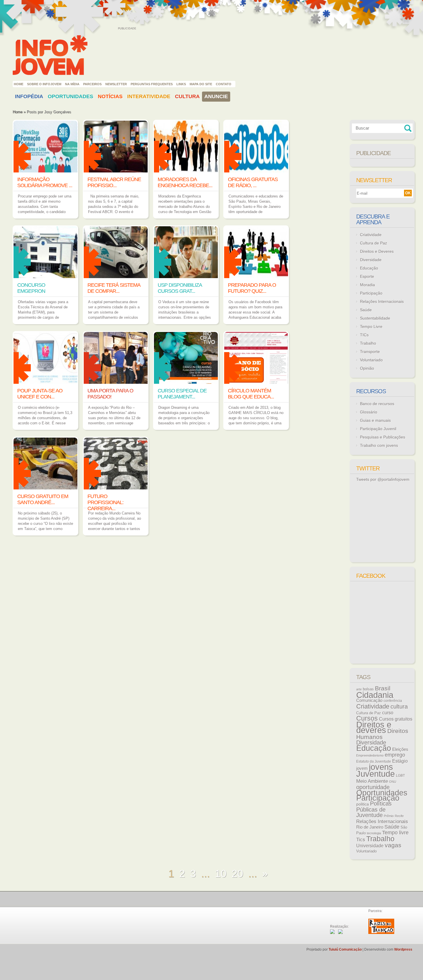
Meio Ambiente (372, 781)
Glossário (368, 412)
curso (387, 712)
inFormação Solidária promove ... (44, 182)
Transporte (370, 351)
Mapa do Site (201, 84)
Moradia (367, 284)
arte (359, 689)
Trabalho (368, 343)
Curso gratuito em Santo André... (42, 499)
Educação (369, 268)
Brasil (382, 688)
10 (220, 874)
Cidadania (374, 695)
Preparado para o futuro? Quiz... (252, 288)
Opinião (367, 368)
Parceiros (92, 84)
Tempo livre (395, 832)
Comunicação (369, 700)
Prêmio (389, 816)
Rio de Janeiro (369, 827)
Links (181, 84)
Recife (399, 816)
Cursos (367, 718)
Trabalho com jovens (379, 445)
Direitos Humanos (382, 734)
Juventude (375, 773)
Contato (223, 84)
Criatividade (371, 234)
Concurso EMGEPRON (31, 288)
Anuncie (216, 96)
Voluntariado (371, 360)
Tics (360, 839)
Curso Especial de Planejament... (182, 394)
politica (362, 804)
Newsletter (116, 84)
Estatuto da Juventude (373, 761)
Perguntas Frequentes (152, 84)
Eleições (400, 749)
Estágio (400, 761)
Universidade (370, 845)
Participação (371, 293)
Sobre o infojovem (44, 84)
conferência (393, 701)
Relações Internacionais (382, 301)
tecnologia (374, 833)
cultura (399, 706)
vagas (393, 845)
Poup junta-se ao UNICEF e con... (39, 394)
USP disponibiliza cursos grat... (180, 288)
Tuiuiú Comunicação (345, 949)
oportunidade (373, 787)
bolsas (368, 689)
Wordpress (403, 949)
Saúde (366, 309)
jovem (362, 768)
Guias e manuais (375, 420)
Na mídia (72, 84)
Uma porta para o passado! (110, 394)
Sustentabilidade (375, 318)
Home (18, 84)
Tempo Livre (371, 326)
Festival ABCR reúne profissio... (114, 182)
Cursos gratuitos (395, 718)
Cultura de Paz (373, 243)
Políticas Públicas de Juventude (374, 809)
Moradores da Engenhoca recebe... (185, 182)
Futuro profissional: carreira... (105, 502)
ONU (392, 781)
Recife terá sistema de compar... (113, 288)
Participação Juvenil (378, 428)
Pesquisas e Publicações (382, 437)
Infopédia (29, 96)
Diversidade (371, 259)
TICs (364, 335)
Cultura (187, 96)
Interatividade (148, 96)
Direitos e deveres (373, 727)
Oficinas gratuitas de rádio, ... (253, 182)
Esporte (367, 276)
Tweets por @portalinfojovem (382, 479)
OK (408, 193)
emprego (395, 755)
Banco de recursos (377, 403)
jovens (381, 767)
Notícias (110, 96)
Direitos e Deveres (377, 251)
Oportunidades (70, 96)
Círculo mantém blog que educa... (251, 394)
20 (237, 874)
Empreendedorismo (370, 755)
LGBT (400, 776)
